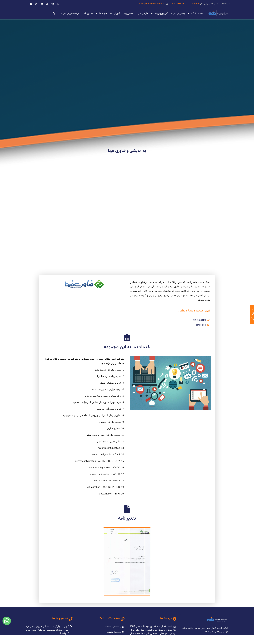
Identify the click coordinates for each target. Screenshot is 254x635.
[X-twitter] (47, 3)
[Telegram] (31, 3)
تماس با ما (88, 13)
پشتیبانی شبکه (178, 13)
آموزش (117, 13)
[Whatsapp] (58, 3)
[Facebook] (52, 3)
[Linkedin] (41, 3)
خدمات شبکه (197, 13)
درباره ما (103, 13)
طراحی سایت (142, 13)
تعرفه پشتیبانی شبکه (70, 13)
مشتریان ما (128, 13)
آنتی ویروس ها (161, 13)
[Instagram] (36, 3)
